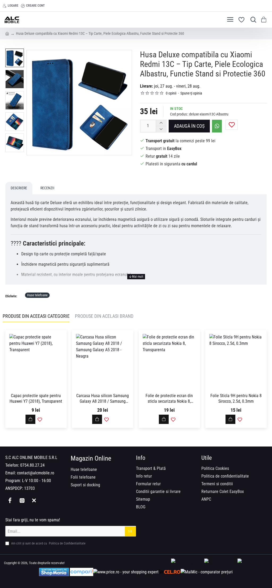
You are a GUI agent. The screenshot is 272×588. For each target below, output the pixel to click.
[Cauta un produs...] (252, 20)
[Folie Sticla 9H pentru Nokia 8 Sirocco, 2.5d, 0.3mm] (236, 360)
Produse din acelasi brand (104, 316)
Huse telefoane (37, 295)
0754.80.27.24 (32, 465)
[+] (161, 123)
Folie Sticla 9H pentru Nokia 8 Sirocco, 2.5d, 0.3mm (236, 398)
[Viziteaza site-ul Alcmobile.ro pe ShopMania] (54, 572)
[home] (7, 33)
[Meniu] (230, 20)
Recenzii (47, 188)
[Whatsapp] (34, 500)
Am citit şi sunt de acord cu (48, 543)
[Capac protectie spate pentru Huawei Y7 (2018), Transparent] (36, 360)
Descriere (19, 188)
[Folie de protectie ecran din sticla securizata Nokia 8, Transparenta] (169, 360)
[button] (189, 126)
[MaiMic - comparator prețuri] (207, 572)
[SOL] (219, 563)
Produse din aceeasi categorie (36, 316)
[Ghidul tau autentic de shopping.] (81, 572)
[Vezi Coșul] (264, 20)
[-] (161, 129)
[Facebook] (10, 500)
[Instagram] (22, 500)
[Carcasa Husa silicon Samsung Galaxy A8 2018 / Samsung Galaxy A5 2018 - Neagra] (102, 360)
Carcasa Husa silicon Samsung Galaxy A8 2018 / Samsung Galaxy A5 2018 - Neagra (102, 398)
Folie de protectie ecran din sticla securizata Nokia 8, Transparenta (169, 398)
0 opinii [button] (171, 93)
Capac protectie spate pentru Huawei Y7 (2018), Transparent (36, 398)
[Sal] (252, 563)
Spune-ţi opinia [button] (191, 93)
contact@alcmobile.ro (35, 472)
